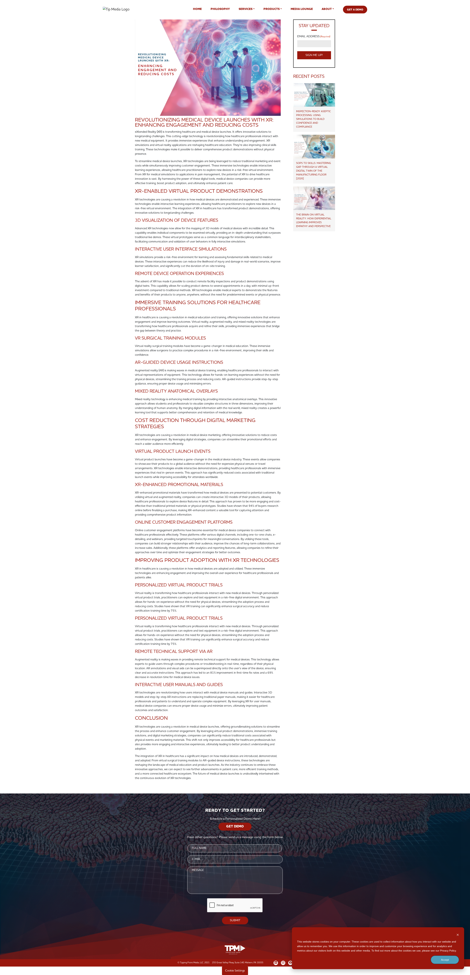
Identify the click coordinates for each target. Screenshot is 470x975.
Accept (445, 959)
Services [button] (245, 9)
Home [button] (197, 9)
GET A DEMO (355, 9)
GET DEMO (235, 826)
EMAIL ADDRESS (313, 36)
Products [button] (271, 9)
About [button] (327, 9)
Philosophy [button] (220, 9)
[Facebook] (290, 962)
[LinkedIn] (275, 962)
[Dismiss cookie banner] (457, 934)
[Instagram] (283, 962)
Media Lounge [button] (302, 9)
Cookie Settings (235, 970)
